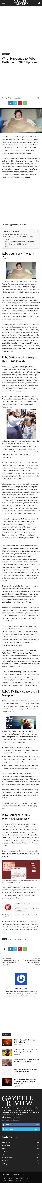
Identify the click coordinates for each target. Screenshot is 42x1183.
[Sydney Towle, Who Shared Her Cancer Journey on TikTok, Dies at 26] (7, 1062)
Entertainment (6, 54)
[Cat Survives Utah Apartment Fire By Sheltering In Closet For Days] (7, 1052)
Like (37, 1125)
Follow (36, 1129)
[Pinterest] (20, 103)
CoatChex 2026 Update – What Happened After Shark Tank (10, 963)
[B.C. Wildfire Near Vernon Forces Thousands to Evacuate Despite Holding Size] (7, 1082)
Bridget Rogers (8, 98)
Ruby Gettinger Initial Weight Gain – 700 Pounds (19, 238)
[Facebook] (10, 103)
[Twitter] (15, 103)
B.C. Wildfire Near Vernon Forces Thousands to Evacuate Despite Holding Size (25, 1081)
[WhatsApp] (25, 103)
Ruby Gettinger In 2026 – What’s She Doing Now (20, 245)
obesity (10, 939)
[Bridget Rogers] (21, 979)
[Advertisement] (21, 28)
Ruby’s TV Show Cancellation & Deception (19, 241)
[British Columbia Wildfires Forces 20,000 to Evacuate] (7, 1042)
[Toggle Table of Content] (35, 231)
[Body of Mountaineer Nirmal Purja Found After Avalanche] (7, 1072)
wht (25, 939)
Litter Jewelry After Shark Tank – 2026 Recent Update (31, 963)
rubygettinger (18, 939)
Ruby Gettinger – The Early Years (15, 234)
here (3, 932)
